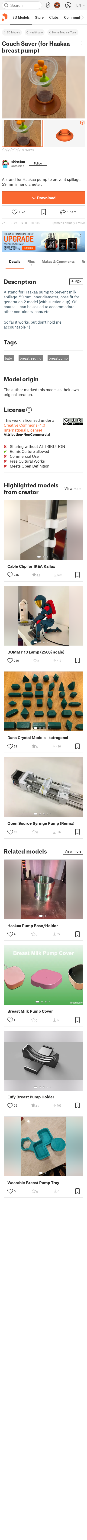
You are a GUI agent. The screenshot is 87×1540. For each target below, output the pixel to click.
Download (46, 197)
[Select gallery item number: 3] (47, 557)
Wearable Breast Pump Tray (33, 1182)
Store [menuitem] (39, 17)
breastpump (58, 358)
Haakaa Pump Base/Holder (32, 925)
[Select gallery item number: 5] (51, 642)
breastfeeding (31, 358)
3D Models (13, 32)
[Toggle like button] (10, 575)
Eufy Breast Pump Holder (30, 1097)
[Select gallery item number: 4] (47, 642)
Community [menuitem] (73, 17)
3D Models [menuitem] (21, 17)
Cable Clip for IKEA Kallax (31, 566)
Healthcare (36, 32)
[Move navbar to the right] (82, 17)
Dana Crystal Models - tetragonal (37, 737)
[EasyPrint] (48, 5)
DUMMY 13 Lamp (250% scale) (35, 652)
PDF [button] (78, 281)
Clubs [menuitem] (53, 17)
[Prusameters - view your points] (57, 5)
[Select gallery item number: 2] (44, 557)
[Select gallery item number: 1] (39, 557)
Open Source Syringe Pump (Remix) (40, 823)
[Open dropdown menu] (81, 43)
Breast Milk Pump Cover (30, 1011)
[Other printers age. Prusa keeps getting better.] (43, 241)
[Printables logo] (4, 17)
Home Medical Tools (64, 32)
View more (72, 488)
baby (9, 358)
